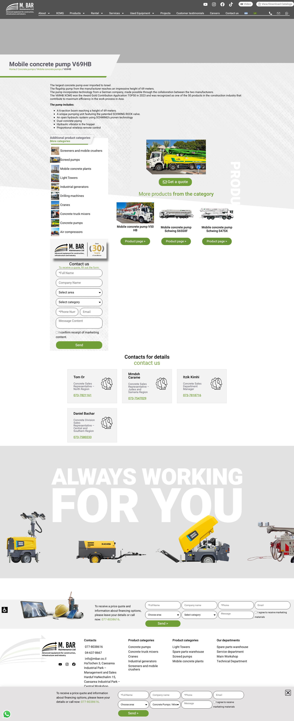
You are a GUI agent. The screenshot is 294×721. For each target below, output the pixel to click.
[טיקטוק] (231, 4)
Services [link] (114, 13)
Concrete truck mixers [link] (75, 214)
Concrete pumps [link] (26, 69)
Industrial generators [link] (74, 187)
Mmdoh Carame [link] (134, 376)
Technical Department (232, 661)
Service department (230, 652)
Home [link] (12, 69)
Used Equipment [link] (140, 13)
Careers (215, 13)
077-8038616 (110, 619)
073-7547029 (137, 398)
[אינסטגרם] (214, 4)
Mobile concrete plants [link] (75, 169)
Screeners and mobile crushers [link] (81, 150)
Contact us (232, 13)
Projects (165, 13)
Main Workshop (227, 656)
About (42, 13)
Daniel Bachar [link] (84, 413)
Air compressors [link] (71, 232)
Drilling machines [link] (72, 196)
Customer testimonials (190, 13)
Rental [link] (95, 13)
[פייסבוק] (222, 4)
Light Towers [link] (69, 178)
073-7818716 (192, 395)
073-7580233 (83, 437)
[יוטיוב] (205, 4)
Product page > (135, 241)
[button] (288, 692)
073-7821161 (83, 395)
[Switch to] (246, 13)
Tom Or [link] (79, 377)
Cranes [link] (65, 205)
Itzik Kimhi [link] (191, 377)
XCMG (60, 13)
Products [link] (75, 13)
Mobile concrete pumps (49, 69)
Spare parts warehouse (188, 652)
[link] (19, 8)
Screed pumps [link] (70, 160)
